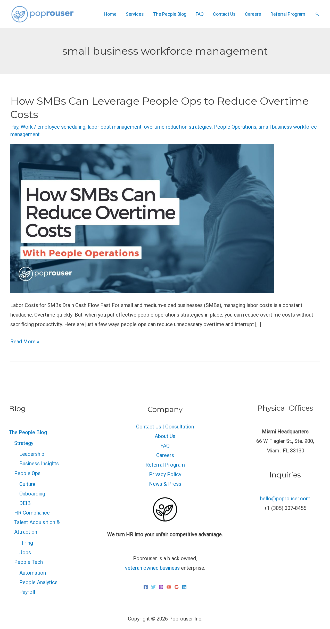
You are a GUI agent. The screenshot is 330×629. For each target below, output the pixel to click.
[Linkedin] (184, 587)
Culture (27, 484)
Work (27, 127)
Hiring (26, 543)
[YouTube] (169, 587)
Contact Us (224, 14)
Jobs (25, 552)
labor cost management (115, 127)
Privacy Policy (165, 474)
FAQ (200, 14)
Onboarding (32, 494)
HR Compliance (32, 513)
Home (110, 14)
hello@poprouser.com (285, 498)
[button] (317, 14)
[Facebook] (145, 587)
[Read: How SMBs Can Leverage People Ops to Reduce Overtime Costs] (142, 218)
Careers (253, 14)
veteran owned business (152, 568)
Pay (14, 127)
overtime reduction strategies (178, 127)
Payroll (27, 592)
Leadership (31, 454)
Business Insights (39, 463)
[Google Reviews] (176, 587)
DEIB (25, 503)
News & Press (165, 484)
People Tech (28, 562)
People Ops (27, 473)
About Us (165, 436)
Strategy (23, 443)
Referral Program (287, 14)
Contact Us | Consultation (165, 427)
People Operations (235, 127)
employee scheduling (61, 127)
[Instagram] (161, 587)
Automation (32, 573)
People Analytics (38, 582)
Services (135, 14)
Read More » (24, 341)
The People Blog (169, 14)
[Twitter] (153, 587)
